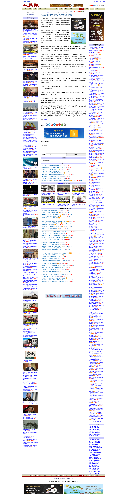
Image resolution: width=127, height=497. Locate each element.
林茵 (97, 446)
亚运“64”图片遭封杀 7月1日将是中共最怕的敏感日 (60, 221)
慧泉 (97, 455)
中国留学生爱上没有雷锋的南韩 (55, 263)
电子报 (103, 1)
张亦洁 (97, 457)
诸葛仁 (95, 468)
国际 (50, 8)
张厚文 (98, 431)
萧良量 (95, 462)
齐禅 (93, 468)
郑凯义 (93, 432)
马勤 (90, 468)
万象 (66, 8)
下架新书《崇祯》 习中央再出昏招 (55, 212)
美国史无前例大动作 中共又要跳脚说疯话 (57, 246)
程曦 (90, 429)
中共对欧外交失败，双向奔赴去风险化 (55, 171)
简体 (95, 1)
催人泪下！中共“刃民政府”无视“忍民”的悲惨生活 (59, 237)
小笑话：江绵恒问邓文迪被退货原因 (56, 271)
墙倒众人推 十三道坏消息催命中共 (56, 169)
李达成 (96, 460)
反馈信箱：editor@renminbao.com (63, 478)
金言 (97, 452)
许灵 (97, 469)
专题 (82, 8)
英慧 (90, 455)
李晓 (98, 468)
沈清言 (97, 427)
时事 (40, 8)
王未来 (94, 447)
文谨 (95, 427)
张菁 (90, 442)
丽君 (96, 426)
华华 (95, 465)
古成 (93, 439)
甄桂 (99, 454)
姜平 (94, 460)
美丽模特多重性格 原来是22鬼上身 (55, 256)
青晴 (99, 460)
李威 (97, 463)
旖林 (93, 465)
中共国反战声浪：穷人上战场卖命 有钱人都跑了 (57, 274)
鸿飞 (100, 457)
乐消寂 (93, 449)
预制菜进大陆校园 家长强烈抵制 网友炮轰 (57, 226)
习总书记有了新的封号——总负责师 (55, 242)
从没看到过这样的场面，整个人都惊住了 (56, 239)
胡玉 (90, 449)
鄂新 (90, 463)
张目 (96, 466)
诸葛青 (90, 471)
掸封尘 (90, 446)
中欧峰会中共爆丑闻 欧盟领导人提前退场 (57, 167)
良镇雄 (94, 452)
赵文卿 (90, 460)
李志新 (90, 450)
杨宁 (93, 444)
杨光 (90, 441)
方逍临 (90, 435)
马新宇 (98, 439)
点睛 (93, 455)
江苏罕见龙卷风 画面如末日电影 (55, 228)
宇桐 (94, 450)
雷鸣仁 (93, 442)
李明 (93, 429)
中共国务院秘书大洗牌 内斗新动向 (55, 210)
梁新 (93, 469)
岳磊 (95, 463)
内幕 (35, 8)
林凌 (94, 471)
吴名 (90, 432)
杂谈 (102, 8)
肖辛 (97, 435)
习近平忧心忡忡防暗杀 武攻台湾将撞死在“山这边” (59, 260)
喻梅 (97, 465)
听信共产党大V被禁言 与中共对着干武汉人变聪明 (58, 235)
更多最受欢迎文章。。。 (98, 421)
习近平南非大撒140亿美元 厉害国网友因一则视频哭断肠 (61, 253)
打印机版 (45, 119)
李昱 (90, 431)
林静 (90, 434)
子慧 (99, 471)
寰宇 (87, 8)
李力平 (99, 458)
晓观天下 (94, 454)
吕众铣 (98, 450)
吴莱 (98, 466)
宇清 (95, 455)
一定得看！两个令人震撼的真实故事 (56, 244)
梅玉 (98, 473)
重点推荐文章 (30, 17)
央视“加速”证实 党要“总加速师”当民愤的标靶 (57, 281)
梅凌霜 (93, 426)
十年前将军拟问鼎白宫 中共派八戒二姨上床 (57, 254)
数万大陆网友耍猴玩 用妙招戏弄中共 (56, 176)
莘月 (96, 450)
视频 (97, 8)
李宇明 (98, 449)
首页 (24, 8)
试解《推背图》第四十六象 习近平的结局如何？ (59, 231)
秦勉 (90, 439)
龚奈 (96, 432)
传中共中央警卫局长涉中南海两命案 (56, 178)
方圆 (99, 446)
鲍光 (90, 462)
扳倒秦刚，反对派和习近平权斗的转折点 (56, 269)
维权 (92, 8)
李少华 (90, 473)
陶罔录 (90, 457)
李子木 (94, 435)
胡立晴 (99, 434)
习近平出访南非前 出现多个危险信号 (56, 249)
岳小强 (98, 432)
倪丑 (95, 469)
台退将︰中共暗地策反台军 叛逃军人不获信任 (58, 173)
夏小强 (93, 458)
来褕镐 (97, 447)
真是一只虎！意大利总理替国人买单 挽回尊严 (58, 265)
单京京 (96, 471)
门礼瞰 (98, 462)
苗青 (90, 458)
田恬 (90, 465)
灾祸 (61, 8)
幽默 (45, 8)
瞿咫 (93, 463)
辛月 (96, 449)
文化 (76, 8)
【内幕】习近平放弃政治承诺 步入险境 (56, 223)
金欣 (90, 426)
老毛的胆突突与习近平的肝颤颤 (54, 258)
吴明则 (94, 457)
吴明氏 (94, 446)
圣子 (95, 444)
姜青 (93, 462)
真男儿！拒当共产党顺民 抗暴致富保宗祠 (57, 267)
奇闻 (56, 8)
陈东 (90, 466)
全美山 (99, 441)
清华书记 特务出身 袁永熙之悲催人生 (56, 216)
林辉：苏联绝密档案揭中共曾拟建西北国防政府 (58, 174)
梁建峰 (93, 434)
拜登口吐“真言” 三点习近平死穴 (54, 276)
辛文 (93, 427)
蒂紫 (97, 454)
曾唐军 (100, 447)
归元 (99, 442)
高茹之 (96, 458)
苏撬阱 (93, 466)
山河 (90, 444)
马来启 (95, 439)
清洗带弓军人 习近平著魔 (53, 224)
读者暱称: (43, 154)
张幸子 (96, 441)
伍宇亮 (97, 429)
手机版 (100, 1)
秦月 (97, 444)
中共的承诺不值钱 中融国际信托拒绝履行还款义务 (59, 278)
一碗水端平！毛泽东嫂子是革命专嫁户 (56, 233)
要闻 (30, 8)
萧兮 (93, 431)
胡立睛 (90, 447)
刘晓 (90, 427)
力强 (95, 429)
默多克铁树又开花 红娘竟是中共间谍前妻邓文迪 (57, 279)
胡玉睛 (96, 434)
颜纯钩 (96, 442)
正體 (97, 1)
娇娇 (94, 473)
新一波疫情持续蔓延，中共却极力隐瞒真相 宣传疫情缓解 (62, 180)
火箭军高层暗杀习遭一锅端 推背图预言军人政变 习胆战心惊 (61, 248)
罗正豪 (93, 441)
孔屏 (98, 426)
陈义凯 (99, 452)
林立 (90, 469)
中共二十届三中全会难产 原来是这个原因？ (57, 165)
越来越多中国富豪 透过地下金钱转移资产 (57, 214)
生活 (71, 8)
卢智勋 (90, 452)
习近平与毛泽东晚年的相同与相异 (55, 217)
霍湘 (96, 473)
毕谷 (90, 454)
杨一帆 (95, 431)
